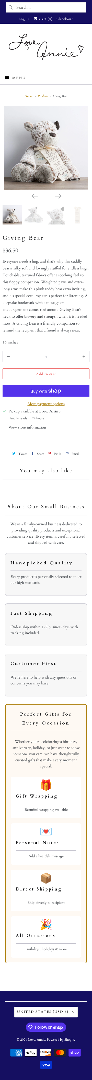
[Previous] (34, 195)
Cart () (45, 19)
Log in (24, 19)
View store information (27, 427)
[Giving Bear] (46, 148)
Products (43, 96)
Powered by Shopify (61, 1039)
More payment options (46, 403)
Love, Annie (36, 1039)
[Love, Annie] (46, 48)
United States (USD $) (43, 1012)
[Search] (11, 7)
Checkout (64, 19)
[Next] (57, 195)
